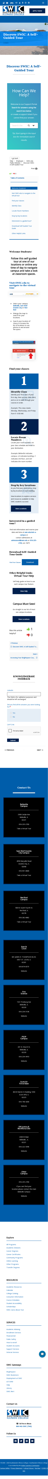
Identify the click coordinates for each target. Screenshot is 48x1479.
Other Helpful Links (19, 233)
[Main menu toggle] (43, 2)
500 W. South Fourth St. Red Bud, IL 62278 (24, 910)
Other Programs (12, 1264)
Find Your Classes (15, 562)
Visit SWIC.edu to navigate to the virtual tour (23, 194)
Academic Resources (14, 1287)
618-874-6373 (24, 966)
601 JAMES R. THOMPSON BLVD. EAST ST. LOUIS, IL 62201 (24, 959)
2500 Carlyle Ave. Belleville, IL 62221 (24, 817)
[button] (37, 10)
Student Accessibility (14, 1303)
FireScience (24, 992)
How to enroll (11, 1342)
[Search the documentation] (29, 125)
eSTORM (9, 1381)
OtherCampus (24, 1172)
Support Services (12, 1349)
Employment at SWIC (14, 1378)
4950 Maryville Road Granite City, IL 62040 (24, 864)
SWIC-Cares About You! (15, 1310)
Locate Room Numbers (20, 211)
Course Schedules (12, 1300)
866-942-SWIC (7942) (24, 1426)
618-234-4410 (24, 1056)
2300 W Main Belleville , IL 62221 (24, 1139)
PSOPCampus (24, 1037)
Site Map (37, 1468)
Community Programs (14, 1257)
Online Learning (12, 1261)
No (14, 717)
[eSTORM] (12, 2)
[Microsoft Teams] (7, 2)
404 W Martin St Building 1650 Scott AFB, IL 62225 (24, 1094)
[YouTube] (32, 1441)
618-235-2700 (24, 824)
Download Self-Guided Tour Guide (22, 227)
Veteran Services (12, 1352)
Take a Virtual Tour (24, 828)
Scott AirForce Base (24, 1082)
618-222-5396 (24, 1146)
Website (24, 971)
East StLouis (24, 947)
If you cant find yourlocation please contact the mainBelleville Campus (24, 1189)
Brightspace (10, 1372)
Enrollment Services (13, 1332)
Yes (14, 713)
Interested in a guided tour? (22, 221)
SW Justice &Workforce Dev (24, 1127)
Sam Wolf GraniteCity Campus (24, 852)
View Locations (21, 508)
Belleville (16, 305)
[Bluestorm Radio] (22, 2)
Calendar (9, 1290)
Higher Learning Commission (30, 1466)
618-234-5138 (24, 1011)
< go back (14, 158)
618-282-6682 (24, 917)
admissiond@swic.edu (19, 540)
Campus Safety (5, 1468)
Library (9, 1388)
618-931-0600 (24, 871)
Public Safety (11, 1339)
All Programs (11, 1244)
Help (8, 1385)
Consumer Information (14, 1297)
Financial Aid (10, 1336)
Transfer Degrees (13, 1267)
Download (30, 562)
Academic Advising (13, 1329)
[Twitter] (21, 1441)
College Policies (28, 1468)
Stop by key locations (19, 216)
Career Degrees (12, 1251)
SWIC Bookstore (12, 1375)
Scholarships (11, 1306)
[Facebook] (15, 1441)
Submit (13, 740)
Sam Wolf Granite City (20, 306)
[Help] (25, 2)
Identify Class (16, 206)
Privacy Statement (16, 1468)
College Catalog (12, 1293)
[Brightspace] (19, 2)
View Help (24, 591)
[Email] (16, 2)
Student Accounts (13, 1346)
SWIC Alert (10, 1391)
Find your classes (18, 201)
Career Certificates (13, 1254)
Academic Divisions (13, 1248)
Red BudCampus (24, 898)
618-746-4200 (24, 1101)
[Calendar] (28, 2)
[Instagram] (27, 1441)
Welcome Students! (19, 188)
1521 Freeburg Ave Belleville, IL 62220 (24, 1004)
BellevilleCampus (24, 805)
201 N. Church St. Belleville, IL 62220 (24, 1049)
